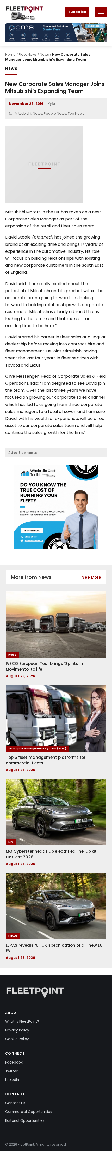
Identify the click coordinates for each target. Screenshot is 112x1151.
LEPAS (12, 936)
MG (10, 842)
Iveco (12, 655)
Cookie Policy (17, 1039)
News (44, 54)
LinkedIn (12, 1079)
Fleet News (28, 54)
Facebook (14, 1062)
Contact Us (15, 1103)
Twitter (11, 1071)
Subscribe (77, 12)
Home (10, 54)
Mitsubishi (23, 113)
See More (91, 577)
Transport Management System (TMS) (37, 749)
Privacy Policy (17, 1030)
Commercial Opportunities (28, 1111)
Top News (76, 113)
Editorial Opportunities (25, 1120)
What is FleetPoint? (22, 1021)
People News (55, 113)
